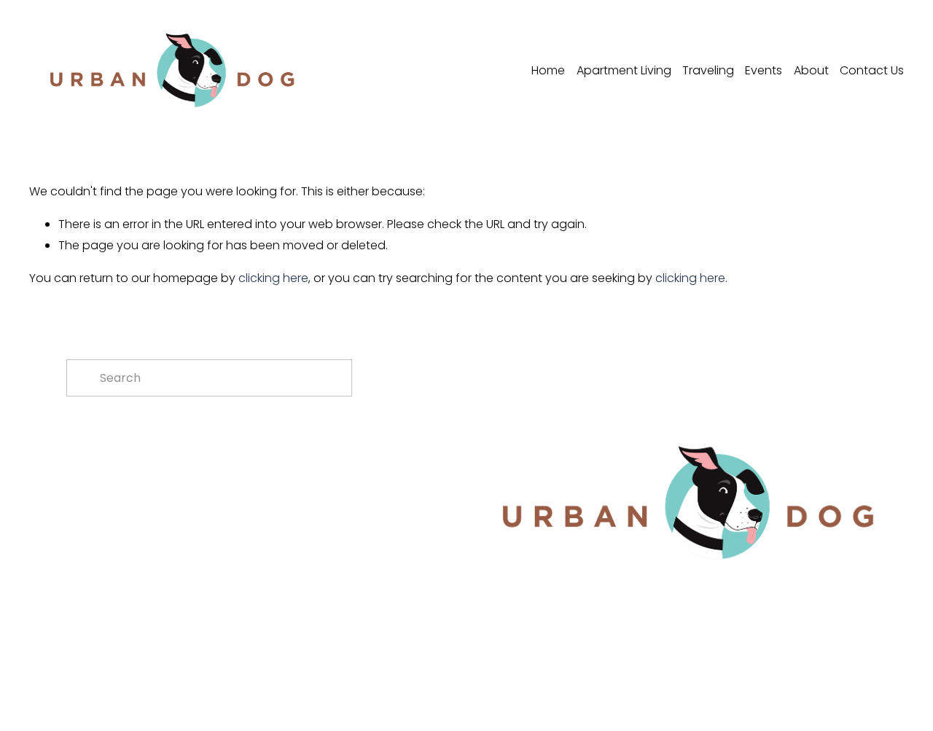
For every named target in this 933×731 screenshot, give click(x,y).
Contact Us (872, 70)
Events (763, 70)
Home (548, 70)
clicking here (273, 278)
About (811, 70)
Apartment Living (624, 70)
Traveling (708, 70)
